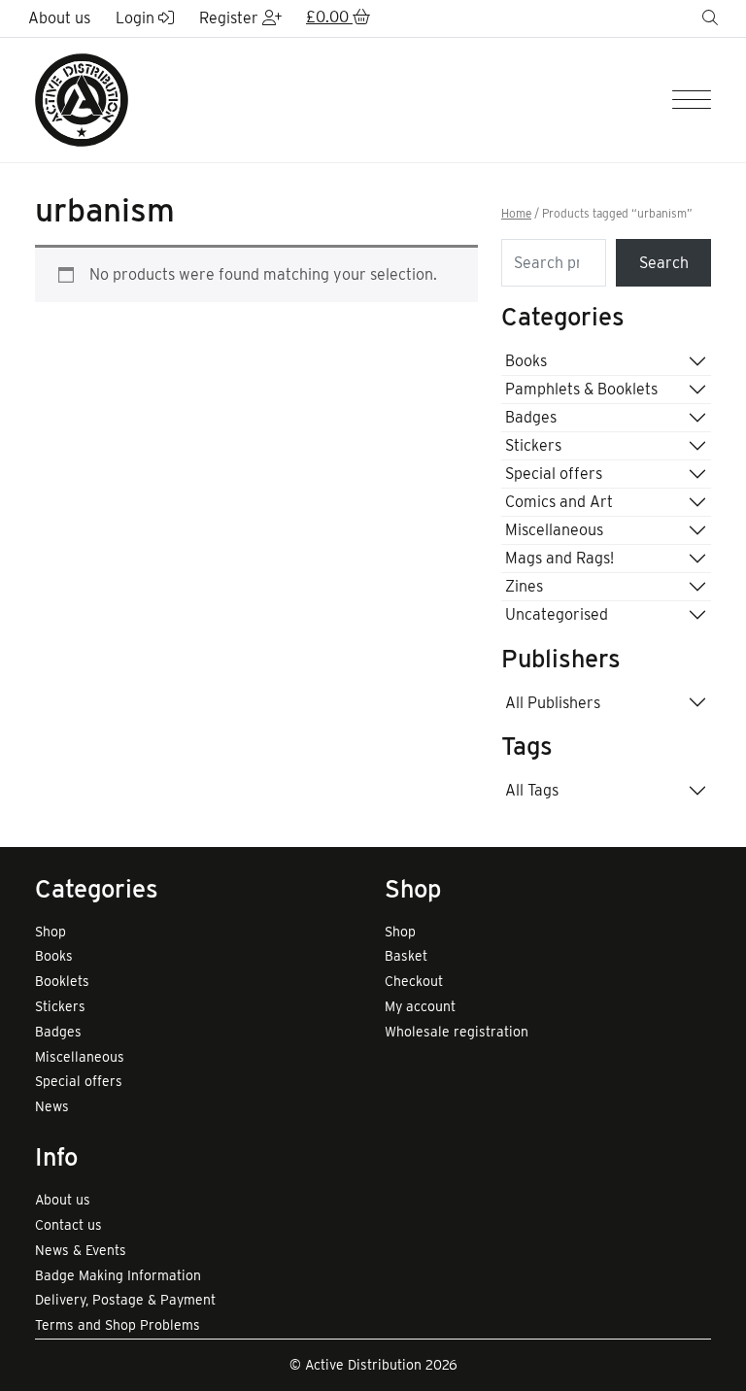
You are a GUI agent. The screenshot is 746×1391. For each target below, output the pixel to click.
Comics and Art (559, 501)
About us (62, 1199)
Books (526, 361)
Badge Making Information (118, 1275)
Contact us (68, 1225)
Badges (531, 417)
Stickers (533, 445)
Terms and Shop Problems (117, 1325)
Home (516, 214)
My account (420, 1006)
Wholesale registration (456, 1031)
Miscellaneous (554, 530)
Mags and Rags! (559, 558)
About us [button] (59, 18)
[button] (338, 18)
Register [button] (230, 18)
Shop (50, 931)
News (52, 1106)
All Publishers (552, 703)
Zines (524, 586)
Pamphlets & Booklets (581, 389)
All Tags (532, 790)
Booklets (62, 981)
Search (664, 263)
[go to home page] (81, 98)
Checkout (414, 981)
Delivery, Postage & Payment (125, 1299)
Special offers (553, 473)
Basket (406, 956)
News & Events (80, 1250)
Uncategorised (556, 614)
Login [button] (137, 18)
